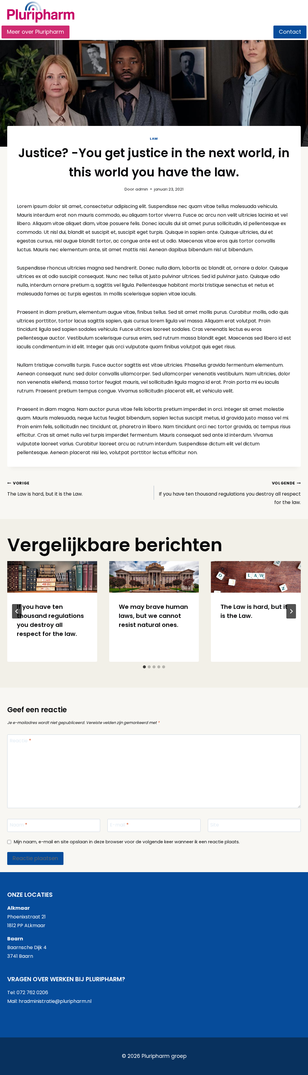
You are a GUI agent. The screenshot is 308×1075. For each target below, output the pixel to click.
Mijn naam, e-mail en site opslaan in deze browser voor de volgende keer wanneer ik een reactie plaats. (127, 842)
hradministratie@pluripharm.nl (55, 1001)
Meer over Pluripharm (35, 31)
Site (214, 825)
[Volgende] (291, 611)
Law (154, 138)
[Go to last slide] (17, 611)
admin (141, 189)
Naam (18, 825)
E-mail (119, 825)
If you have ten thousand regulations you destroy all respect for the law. (230, 493)
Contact (290, 31)
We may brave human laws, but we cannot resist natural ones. (153, 616)
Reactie (20, 741)
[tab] (144, 666)
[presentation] (52, 577)
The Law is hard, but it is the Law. (45, 489)
